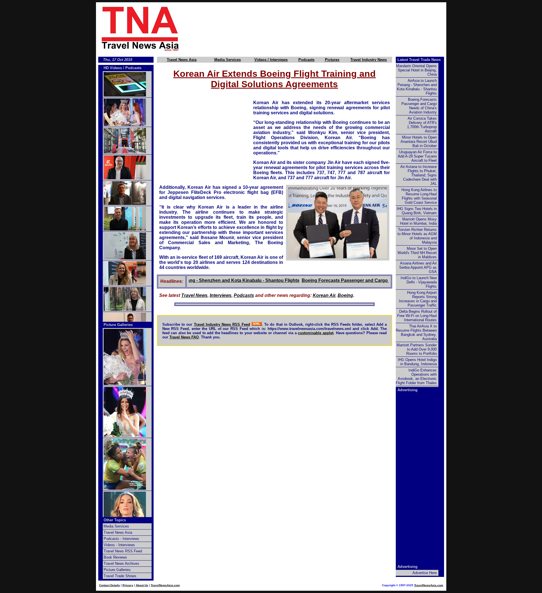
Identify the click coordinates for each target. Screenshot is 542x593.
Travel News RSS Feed (123, 551)
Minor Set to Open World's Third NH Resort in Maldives (417, 252)
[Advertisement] (322, 28)
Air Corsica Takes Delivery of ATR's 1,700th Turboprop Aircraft (422, 124)
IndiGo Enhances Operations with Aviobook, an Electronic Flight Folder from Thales (416, 376)
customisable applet (315, 333)
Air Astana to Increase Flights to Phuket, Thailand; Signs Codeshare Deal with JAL (418, 175)
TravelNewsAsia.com (165, 585)
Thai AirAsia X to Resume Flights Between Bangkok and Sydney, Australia (416, 332)
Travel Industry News (368, 60)
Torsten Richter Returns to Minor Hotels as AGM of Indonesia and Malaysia (417, 235)
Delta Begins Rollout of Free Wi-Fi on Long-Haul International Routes (417, 315)
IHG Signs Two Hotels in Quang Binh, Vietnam (417, 211)
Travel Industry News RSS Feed (222, 324)
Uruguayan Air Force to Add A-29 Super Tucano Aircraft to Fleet (417, 156)
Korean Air (324, 295)
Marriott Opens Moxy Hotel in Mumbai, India (418, 221)
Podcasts (306, 60)
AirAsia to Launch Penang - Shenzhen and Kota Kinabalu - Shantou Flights (207, 280)
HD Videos (113, 68)
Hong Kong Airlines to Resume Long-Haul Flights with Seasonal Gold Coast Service (419, 196)
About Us (142, 585)
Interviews (220, 295)
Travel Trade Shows (120, 576)
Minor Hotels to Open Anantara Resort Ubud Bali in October (419, 141)
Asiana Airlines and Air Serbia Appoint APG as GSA (418, 267)
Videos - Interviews (119, 545)
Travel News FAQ (184, 337)
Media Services (227, 60)
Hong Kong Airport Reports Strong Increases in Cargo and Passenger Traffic (418, 298)
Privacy (128, 585)
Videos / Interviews (271, 60)
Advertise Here (424, 573)
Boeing (345, 295)
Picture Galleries (118, 325)
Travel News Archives (121, 563)
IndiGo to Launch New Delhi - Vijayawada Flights (419, 282)
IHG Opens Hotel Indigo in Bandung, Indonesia (417, 362)
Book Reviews (115, 557)
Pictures (332, 60)
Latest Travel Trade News (419, 60)
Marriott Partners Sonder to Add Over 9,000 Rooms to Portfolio (417, 349)
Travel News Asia (181, 60)
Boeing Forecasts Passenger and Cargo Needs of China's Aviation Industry (370, 280)
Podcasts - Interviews (121, 539)
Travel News (194, 295)
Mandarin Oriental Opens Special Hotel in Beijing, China (416, 70)
